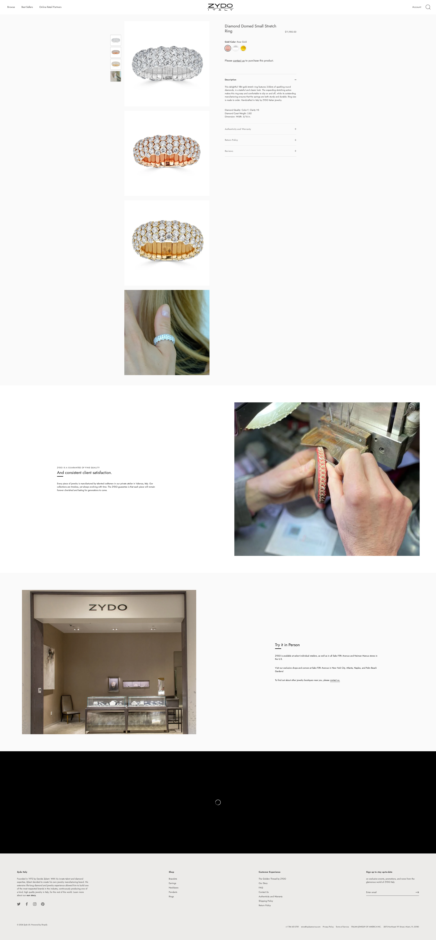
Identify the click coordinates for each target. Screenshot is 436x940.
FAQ (261, 887)
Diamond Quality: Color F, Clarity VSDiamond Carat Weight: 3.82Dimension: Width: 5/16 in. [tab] (260, 101)
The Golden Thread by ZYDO (272, 878)
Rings (171, 896)
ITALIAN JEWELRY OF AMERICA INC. (366, 926)
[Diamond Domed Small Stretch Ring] (115, 40)
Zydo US (27, 924)
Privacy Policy (328, 926)
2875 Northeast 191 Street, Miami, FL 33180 (401, 926)
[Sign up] (417, 892)
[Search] (428, 7)
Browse (11, 7)
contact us (239, 60)
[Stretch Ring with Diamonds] (115, 52)
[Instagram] (34, 903)
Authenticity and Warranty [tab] (238, 128)
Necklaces (173, 887)
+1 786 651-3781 (292, 926)
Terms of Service (342, 926)
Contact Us (264, 892)
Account (416, 7)
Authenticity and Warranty (271, 896)
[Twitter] (18, 903)
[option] (115, 41)
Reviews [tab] (229, 150)
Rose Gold (228, 48)
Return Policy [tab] (231, 140)
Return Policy (265, 905)
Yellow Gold (243, 48)
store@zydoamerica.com (311, 926)
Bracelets (173, 878)
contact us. (335, 680)
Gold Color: (236, 42)
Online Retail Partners (50, 7)
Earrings (172, 883)
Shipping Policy (266, 901)
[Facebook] (26, 903)
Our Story (263, 883)
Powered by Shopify (39, 924)
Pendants (173, 892)
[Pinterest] (42, 903)
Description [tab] (230, 79)
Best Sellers (27, 7)
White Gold (236, 48)
